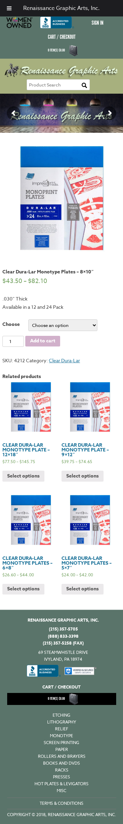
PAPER (61, 749)
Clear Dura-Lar (64, 360)
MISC (61, 790)
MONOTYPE (61, 736)
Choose (11, 324)
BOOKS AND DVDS (61, 763)
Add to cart (42, 340)
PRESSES (61, 777)
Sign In (98, 23)
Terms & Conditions (61, 803)
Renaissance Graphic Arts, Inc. (61, 8)
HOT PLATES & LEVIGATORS (61, 784)
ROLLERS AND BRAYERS (61, 756)
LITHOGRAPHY (61, 722)
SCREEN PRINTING (61, 742)
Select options (23, 476)
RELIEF (61, 729)
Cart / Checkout (62, 37)
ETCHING (61, 715)
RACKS (61, 770)
